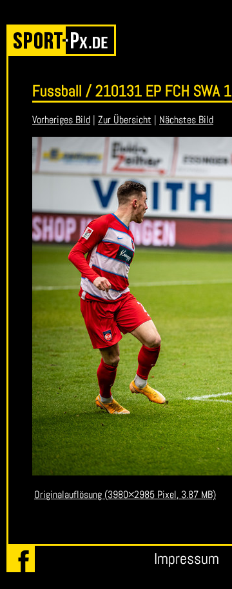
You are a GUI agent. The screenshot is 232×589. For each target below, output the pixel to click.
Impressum (186, 558)
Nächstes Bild (186, 119)
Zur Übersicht (124, 119)
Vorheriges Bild (61, 119)
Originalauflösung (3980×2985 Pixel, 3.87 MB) (125, 494)
